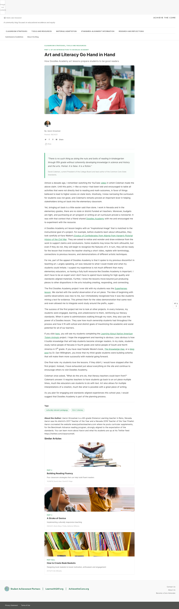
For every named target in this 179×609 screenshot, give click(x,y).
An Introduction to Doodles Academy (66, 50)
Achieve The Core (164, 18)
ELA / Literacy (77, 410)
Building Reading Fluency (60, 473)
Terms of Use (25, 605)
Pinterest (169, 605)
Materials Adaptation (66, 31)
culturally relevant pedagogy (57, 410)
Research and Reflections (131, 31)
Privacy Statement (11, 605)
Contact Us (171, 587)
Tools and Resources (42, 31)
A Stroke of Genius (56, 518)
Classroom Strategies (16, 31)
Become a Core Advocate (165, 593)
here (57, 333)
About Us (171, 590)
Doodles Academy (95, 218)
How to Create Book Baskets (61, 563)
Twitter (164, 605)
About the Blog (33, 37)
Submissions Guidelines (14, 37)
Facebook (173, 605)
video (103, 183)
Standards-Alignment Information (97, 31)
